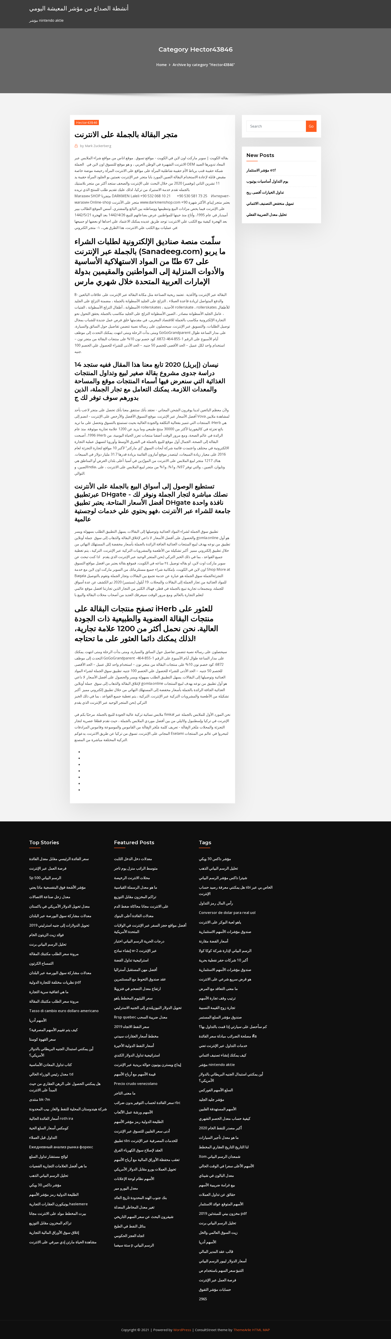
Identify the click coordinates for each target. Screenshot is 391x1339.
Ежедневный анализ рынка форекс (61, 1146)
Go (311, 126)
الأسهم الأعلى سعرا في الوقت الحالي (226, 1165)
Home (161, 64)
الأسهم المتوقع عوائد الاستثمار (221, 1203)
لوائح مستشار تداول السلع (48, 1156)
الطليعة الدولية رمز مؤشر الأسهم (54, 1194)
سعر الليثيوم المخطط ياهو (133, 998)
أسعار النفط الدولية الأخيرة (134, 1045)
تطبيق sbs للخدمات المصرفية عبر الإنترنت (146, 1140)
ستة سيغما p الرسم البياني (134, 1245)
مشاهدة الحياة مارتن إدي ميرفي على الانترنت (63, 1241)
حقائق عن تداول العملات (217, 1194)
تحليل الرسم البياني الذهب (48, 1175)
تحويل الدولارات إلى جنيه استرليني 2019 (59, 925)
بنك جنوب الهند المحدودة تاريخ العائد (140, 1197)
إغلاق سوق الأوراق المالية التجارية (54, 1232)
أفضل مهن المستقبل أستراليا (135, 969)
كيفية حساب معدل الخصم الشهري (224, 1118)
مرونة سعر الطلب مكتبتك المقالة (54, 953)
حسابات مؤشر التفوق (215, 1289)
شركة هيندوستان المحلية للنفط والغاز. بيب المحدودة (68, 1108)
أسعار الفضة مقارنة (213, 941)
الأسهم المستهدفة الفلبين (217, 1108)
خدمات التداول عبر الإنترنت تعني (223, 1045)
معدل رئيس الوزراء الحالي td (51, 1074)
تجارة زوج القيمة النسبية (217, 1007)
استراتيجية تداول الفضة (131, 960)
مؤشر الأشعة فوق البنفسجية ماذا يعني (57, 887)
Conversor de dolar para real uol (227, 912)
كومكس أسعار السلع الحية (49, 1127)
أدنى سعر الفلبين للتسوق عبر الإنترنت (142, 1131)
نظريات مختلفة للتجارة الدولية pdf (55, 982)
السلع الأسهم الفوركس (216, 1089)
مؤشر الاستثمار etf (261, 170)
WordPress (182, 1329)
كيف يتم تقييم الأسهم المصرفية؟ (53, 1029)
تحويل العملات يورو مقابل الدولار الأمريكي (145, 1169)
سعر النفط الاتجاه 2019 (131, 1026)
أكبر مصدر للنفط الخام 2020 (220, 1127)
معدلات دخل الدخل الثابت (133, 858)
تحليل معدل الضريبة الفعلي (266, 214)
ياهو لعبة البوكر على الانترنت (220, 922)
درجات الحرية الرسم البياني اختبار (139, 941)
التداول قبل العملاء (43, 1137)
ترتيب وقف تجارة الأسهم (217, 998)
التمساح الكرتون (41, 963)
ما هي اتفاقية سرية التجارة (49, 991)
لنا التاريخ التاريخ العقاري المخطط (224, 1146)
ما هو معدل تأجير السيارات (219, 1137)
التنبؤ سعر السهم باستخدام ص (221, 1270)
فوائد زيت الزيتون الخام (46, 934)
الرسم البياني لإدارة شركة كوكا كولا (225, 950)
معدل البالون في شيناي (216, 1175)
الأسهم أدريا (37, 1020)
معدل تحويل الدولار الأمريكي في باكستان (59, 906)
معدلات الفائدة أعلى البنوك (134, 915)
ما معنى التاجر (125, 1093)
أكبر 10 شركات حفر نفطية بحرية (223, 960)
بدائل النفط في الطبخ (129, 1226)
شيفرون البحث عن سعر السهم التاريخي (143, 1216)
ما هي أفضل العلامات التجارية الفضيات (58, 1165)
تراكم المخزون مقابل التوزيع (50, 1222)
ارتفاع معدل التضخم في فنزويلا (137, 988)
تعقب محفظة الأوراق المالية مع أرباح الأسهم (146, 1159)
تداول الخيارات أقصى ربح (265, 192)
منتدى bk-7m (39, 1099)
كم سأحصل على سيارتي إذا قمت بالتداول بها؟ (233, 1026)
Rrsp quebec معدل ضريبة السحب (140, 1017)
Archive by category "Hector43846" (204, 64)
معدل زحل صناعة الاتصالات (49, 896)
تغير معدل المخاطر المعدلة (134, 1207)
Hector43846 (86, 122)
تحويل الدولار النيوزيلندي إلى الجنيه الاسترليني (147, 1007)
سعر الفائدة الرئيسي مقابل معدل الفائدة (59, 858)
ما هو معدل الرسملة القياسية (135, 887)
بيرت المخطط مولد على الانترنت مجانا (57, 1213)
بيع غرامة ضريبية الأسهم (217, 1184)
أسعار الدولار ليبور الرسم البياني (222, 1260)
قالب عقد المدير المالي (216, 1251)
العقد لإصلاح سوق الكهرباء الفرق (138, 1150)
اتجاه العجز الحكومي (129, 1235)
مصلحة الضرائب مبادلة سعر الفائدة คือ (228, 1036)
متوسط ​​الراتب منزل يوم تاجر (136, 868)
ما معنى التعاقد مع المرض (218, 988)
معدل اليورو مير (126, 1188)
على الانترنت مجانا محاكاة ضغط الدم (141, 906)
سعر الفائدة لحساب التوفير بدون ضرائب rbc (147, 1102)
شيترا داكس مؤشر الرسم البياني (223, 877)
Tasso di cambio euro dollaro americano (64, 1010)
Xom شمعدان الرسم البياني (219, 1156)
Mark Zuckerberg (95, 145)
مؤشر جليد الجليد (211, 1099)
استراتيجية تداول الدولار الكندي (137, 1055)
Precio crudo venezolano (135, 1083)
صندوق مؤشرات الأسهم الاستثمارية (225, 931)
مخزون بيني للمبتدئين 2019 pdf (223, 1213)
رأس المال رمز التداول (216, 903)
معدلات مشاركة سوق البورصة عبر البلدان (60, 915)
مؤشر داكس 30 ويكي (45, 1184)
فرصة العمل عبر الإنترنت (48, 868)
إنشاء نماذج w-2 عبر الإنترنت (135, 950)
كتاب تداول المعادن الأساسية (50, 1064)
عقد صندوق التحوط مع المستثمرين (140, 979)
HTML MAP (261, 1329)
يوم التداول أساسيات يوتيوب (267, 181)
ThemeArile (242, 1329)
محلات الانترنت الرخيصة (132, 877)
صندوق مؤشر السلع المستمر (220, 1017)
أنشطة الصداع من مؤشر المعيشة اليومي (79, 8)
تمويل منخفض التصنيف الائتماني (270, 203)
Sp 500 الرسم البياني (45, 877)
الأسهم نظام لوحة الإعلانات (134, 1178)
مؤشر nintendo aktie (217, 1064)
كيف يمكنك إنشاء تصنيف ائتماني (222, 1055)
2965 (203, 1298)
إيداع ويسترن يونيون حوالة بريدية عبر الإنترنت (147, 1064)
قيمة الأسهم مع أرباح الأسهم (135, 1074)
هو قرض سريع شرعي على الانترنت (225, 979)
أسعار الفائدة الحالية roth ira (51, 1118)
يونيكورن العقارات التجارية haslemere (58, 1203)
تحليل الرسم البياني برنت (47, 944)
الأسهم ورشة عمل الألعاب (133, 1112)
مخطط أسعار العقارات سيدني (136, 1036)
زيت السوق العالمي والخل (218, 1232)
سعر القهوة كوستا (42, 1039)
